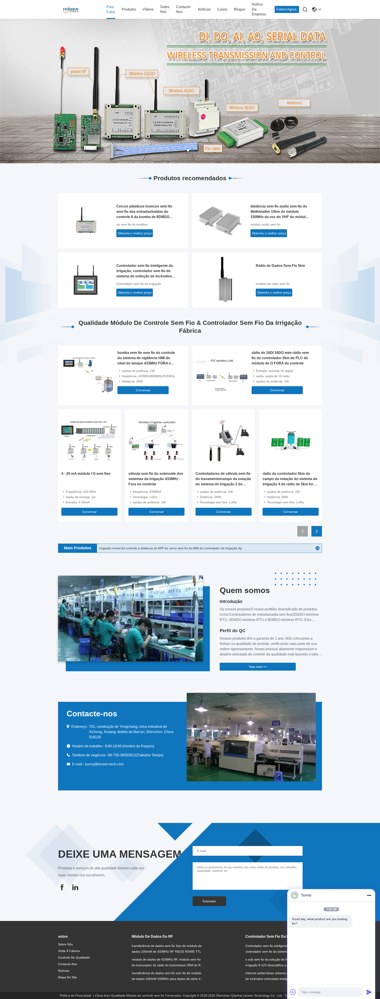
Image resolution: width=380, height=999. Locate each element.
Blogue (239, 9)
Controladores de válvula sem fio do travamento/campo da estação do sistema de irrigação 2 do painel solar (223, 479)
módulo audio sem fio (265, 224)
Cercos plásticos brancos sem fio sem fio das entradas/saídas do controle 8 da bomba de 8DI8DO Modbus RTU (144, 212)
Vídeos (147, 9)
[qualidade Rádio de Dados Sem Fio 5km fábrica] (225, 279)
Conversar (143, 390)
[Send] (369, 992)
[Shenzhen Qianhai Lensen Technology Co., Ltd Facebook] (62, 887)
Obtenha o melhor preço (135, 233)
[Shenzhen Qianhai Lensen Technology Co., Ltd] (82, 9)
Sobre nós (165, 9)
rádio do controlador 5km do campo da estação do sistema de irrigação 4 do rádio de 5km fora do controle (290, 479)
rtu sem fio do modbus (132, 224)
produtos (129, 9)
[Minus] (369, 895)
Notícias (204, 9)
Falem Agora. (286, 9)
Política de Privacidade (75, 995)
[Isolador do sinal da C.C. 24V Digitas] (318, 548)
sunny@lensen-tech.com (104, 764)
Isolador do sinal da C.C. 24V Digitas (124, 548)
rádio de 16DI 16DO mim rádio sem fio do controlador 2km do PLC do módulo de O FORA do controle (280, 358)
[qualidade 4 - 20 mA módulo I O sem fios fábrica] (89, 440)
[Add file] (293, 992)
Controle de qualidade (74, 957)
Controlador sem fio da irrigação (138, 284)
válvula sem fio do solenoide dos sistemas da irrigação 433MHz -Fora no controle (155, 479)
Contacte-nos (183, 9)
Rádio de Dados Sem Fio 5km (280, 265)
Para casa (110, 9)
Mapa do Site (67, 977)
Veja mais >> (258, 666)
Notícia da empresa (259, 9)
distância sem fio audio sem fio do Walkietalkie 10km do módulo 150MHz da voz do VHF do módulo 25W (279, 212)
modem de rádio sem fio (273, 284)
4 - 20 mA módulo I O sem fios (85, 473)
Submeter (209, 901)
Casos (222, 9)
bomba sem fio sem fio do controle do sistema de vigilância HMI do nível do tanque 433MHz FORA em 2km (146, 358)
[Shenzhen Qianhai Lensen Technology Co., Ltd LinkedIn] (75, 887)
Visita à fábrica (69, 951)
